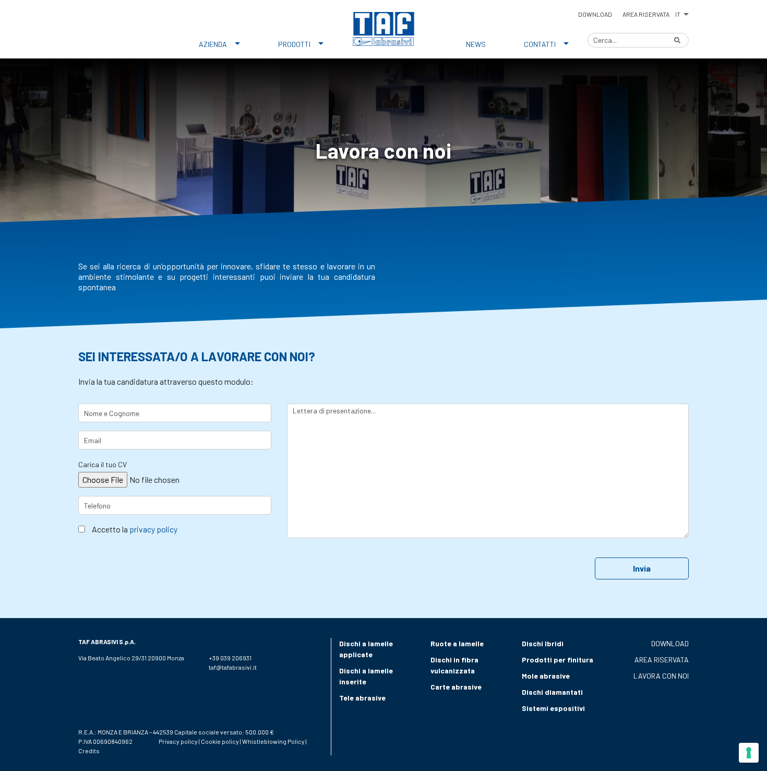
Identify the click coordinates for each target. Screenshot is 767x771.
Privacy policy (178, 741)
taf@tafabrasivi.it (233, 667)
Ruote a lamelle (457, 643)
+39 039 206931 (230, 657)
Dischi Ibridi (543, 643)
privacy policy (153, 529)
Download (595, 14)
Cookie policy (220, 741)
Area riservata (645, 14)
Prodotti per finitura (557, 659)
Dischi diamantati (552, 691)
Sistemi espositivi (553, 708)
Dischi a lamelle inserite (366, 676)
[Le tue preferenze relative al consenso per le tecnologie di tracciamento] (749, 753)
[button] (682, 12)
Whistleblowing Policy (273, 741)
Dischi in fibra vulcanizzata (454, 665)
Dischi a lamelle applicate (366, 649)
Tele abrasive (362, 697)
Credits (89, 750)
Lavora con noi (661, 675)
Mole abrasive (546, 675)
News (476, 44)
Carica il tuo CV (102, 464)
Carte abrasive (456, 686)
